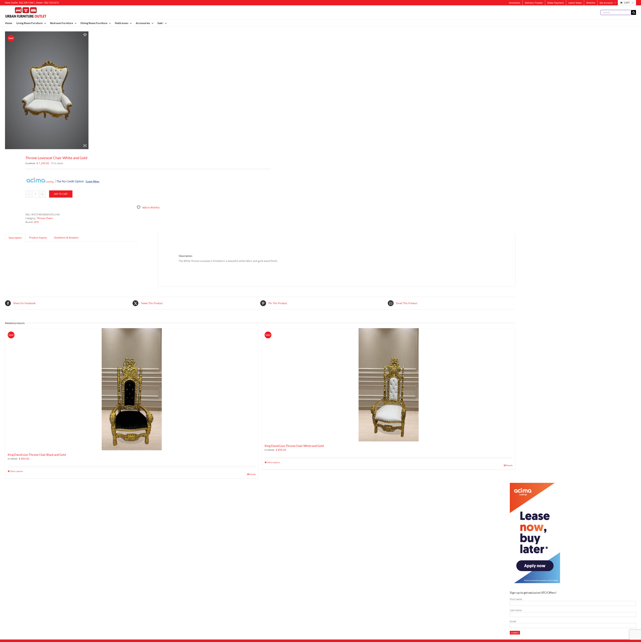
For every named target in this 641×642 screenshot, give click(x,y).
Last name (516, 610)
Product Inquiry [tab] (38, 237)
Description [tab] (15, 237)
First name (516, 599)
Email (513, 621)
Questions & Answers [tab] (66, 237)
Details (252, 474)
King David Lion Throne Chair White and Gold (294, 446)
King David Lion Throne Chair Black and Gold (37, 454)
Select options (16, 471)
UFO (36, 222)
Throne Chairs (45, 218)
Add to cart (61, 193)
